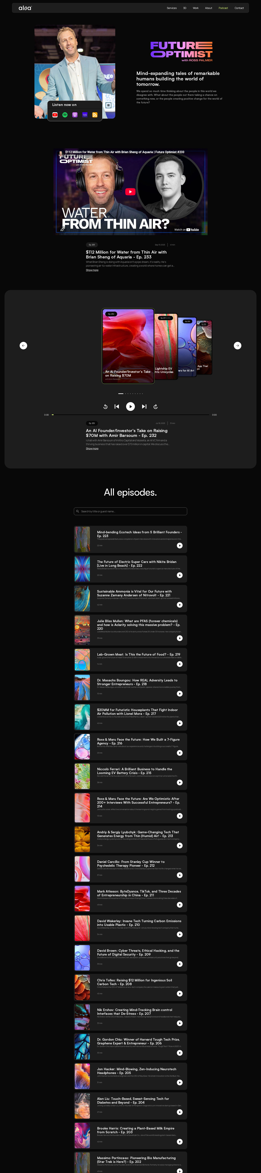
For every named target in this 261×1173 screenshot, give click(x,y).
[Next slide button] (237, 345)
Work (196, 8)
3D (184, 8)
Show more (92, 270)
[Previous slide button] (23, 345)
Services (172, 8)
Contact (239, 8)
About (208, 8)
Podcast (223, 8)
